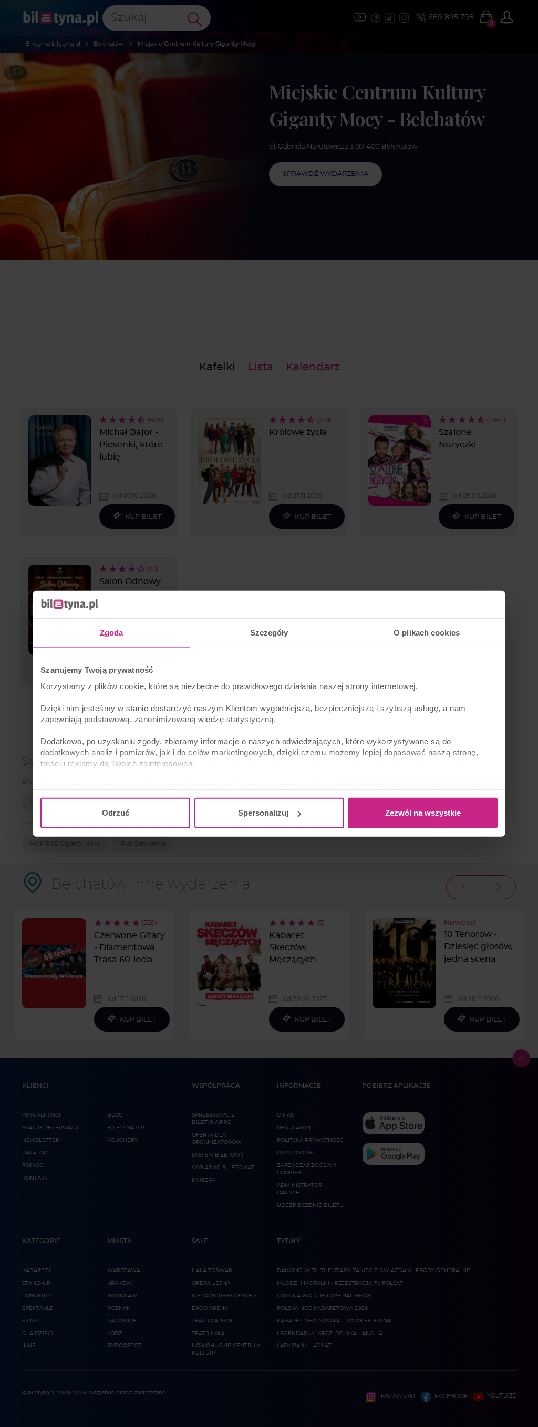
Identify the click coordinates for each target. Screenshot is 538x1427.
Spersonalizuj (263, 812)
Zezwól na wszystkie (423, 812)
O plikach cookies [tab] (427, 632)
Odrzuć (115, 812)
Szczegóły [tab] (269, 632)
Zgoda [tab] (111, 632)
